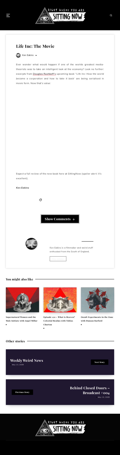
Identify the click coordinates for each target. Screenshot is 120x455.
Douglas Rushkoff (52, 199)
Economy (67, 199)
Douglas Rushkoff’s (44, 73)
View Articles (58, 259)
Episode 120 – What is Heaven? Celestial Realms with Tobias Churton (59, 321)
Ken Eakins (31, 253)
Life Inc (77, 199)
